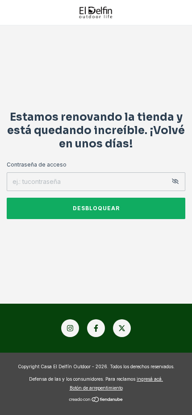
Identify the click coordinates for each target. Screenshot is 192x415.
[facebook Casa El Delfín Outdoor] (96, 328)
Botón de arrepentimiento (96, 388)
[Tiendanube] (96, 400)
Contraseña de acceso (37, 164)
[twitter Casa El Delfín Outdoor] (122, 328)
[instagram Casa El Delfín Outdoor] (70, 328)
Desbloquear (96, 208)
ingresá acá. (150, 379)
